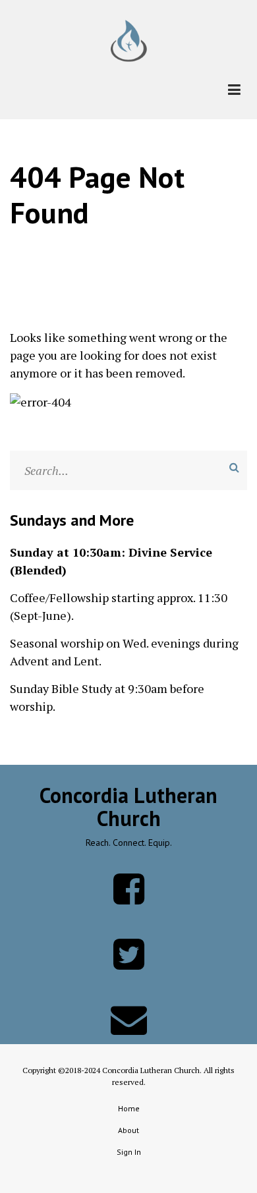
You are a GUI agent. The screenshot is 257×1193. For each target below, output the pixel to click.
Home (129, 1108)
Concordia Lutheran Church (128, 807)
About (128, 1130)
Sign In (129, 1152)
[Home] (129, 39)
